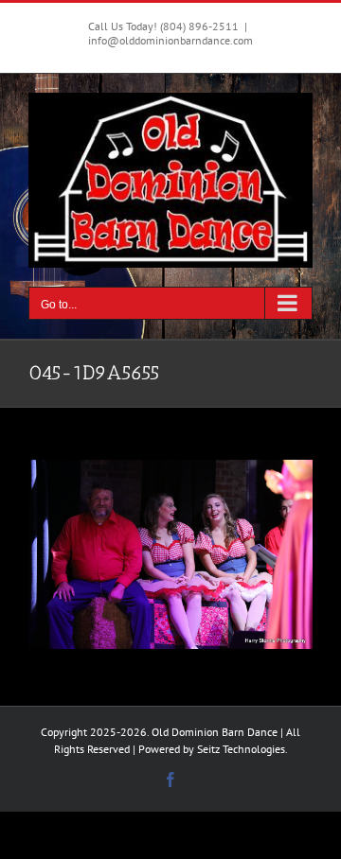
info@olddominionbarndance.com (170, 40)
